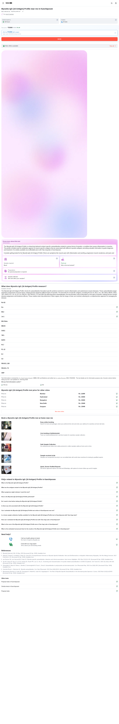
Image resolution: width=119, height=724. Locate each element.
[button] (22, 11)
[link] (9, 3)
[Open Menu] (3, 3)
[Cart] (115, 3)
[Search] (111, 3)
